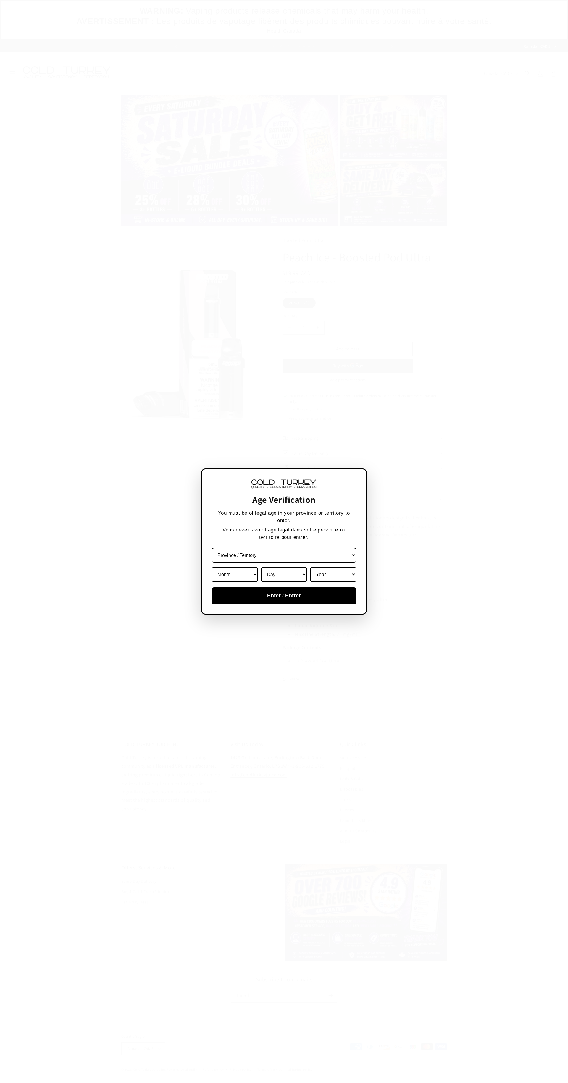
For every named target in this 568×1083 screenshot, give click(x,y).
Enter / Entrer (284, 596)
